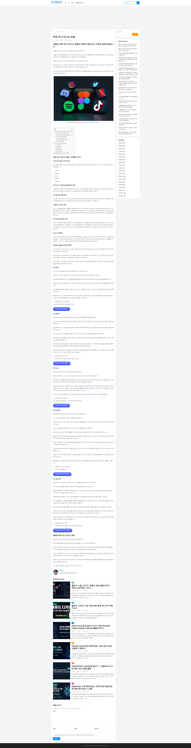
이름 (54, 728)
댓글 (54, 711)
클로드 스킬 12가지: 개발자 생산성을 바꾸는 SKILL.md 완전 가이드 (91, 586)
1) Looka (59, 144)
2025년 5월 (122, 159)
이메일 (76, 728)
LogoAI (72, 565)
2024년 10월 (122, 179)
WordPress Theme (97, 745)
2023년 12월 (122, 193)
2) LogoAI (59, 146)
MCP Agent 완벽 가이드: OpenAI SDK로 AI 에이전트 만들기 (127, 133)
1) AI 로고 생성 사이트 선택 (63, 133)
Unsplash (86, 122)
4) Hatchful (59, 149)
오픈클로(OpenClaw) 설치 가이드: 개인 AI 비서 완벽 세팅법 (128, 106)
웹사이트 (97, 728)
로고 (80, 565)
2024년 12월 (122, 173)
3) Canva (59, 148)
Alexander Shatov (95, 122)
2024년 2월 (122, 187)
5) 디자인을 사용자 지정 (62, 139)
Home (54, 31)
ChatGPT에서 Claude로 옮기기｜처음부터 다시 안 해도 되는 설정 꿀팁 (92, 667)
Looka (54, 271)
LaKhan (56, 40)
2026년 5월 (122, 143)
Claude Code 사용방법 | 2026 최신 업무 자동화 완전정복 (128, 77)
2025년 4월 (122, 162)
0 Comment (68, 40)
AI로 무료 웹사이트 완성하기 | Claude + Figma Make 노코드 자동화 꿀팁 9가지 (128, 83)
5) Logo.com (60, 151)
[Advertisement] (95, 16)
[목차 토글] (71, 129)
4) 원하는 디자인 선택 (61, 138)
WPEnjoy (105, 745)
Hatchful (62, 565)
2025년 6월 (122, 157)
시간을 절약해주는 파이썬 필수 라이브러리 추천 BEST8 (128, 119)
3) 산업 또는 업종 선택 (62, 136)
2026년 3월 (122, 148)
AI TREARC (56, 2)
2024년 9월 (122, 182)
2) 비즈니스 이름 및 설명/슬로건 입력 (65, 134)
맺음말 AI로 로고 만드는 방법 (62, 153)
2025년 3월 (122, 165)
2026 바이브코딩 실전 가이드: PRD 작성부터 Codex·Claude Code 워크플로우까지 (91, 626)
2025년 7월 (122, 154)
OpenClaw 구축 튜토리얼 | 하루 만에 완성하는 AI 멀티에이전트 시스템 (92, 687)
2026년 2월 (122, 151)
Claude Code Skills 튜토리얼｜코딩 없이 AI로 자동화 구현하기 (92, 647)
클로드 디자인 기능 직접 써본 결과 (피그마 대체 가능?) (92, 606)
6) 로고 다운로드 (60, 141)
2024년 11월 (122, 176)
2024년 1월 (122, 190)
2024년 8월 (122, 184)
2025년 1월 (122, 171)
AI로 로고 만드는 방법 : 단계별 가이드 (64, 131)
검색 (120, 32)
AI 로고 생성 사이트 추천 (61, 143)
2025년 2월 (122, 168)
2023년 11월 (122, 196)
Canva (57, 565)
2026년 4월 (122, 146)
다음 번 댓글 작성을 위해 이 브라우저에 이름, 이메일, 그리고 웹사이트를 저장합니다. (74, 735)
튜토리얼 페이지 (96, 394)
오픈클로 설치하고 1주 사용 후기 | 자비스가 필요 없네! (128, 110)
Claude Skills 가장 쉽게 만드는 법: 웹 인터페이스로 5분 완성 (128, 88)
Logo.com (67, 565)
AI (57, 31)
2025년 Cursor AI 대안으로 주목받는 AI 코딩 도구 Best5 (128, 115)
